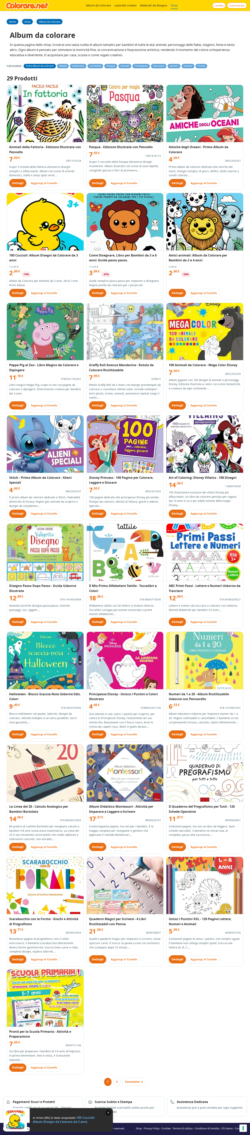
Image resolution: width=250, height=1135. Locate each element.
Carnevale (95, 66)
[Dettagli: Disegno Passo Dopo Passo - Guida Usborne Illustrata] (45, 552)
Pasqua (110, 66)
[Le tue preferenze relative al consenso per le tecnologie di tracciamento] (243, 1128)
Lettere (188, 66)
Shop (174, 5)
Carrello (218, 5)
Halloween (78, 66)
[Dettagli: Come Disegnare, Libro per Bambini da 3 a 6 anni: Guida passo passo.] (125, 222)
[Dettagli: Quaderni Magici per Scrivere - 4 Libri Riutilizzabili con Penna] (125, 885)
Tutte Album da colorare (40, 66)
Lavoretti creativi (125, 5)
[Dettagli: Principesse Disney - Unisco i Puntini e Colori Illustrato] (125, 660)
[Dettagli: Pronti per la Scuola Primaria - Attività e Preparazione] (45, 998)
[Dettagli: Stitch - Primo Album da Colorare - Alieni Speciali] (45, 444)
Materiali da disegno (153, 5)
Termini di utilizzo (183, 1128)
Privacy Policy (152, 1128)
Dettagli (17, 183)
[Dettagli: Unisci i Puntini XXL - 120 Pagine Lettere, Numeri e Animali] (204, 885)
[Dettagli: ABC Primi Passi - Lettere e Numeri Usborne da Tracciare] (204, 552)
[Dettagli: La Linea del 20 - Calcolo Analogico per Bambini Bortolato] (45, 773)
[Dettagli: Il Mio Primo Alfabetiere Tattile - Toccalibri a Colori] (125, 552)
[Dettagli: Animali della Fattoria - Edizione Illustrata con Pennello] (45, 113)
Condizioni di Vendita (207, 1128)
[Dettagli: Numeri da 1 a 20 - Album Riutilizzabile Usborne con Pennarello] (204, 660)
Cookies (166, 1128)
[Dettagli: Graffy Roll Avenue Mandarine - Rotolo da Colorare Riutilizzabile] (125, 332)
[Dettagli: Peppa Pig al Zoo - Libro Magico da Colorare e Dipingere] (45, 331)
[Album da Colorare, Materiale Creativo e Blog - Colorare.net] (27, 5)
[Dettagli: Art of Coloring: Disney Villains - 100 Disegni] (204, 444)
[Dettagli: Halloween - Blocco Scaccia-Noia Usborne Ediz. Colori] (45, 660)
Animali (125, 66)
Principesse (141, 66)
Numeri (174, 66)
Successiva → (134, 1081)
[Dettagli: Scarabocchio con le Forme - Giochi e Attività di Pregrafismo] (45, 885)
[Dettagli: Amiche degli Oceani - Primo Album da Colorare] (204, 113)
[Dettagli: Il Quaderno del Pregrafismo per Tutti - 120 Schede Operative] (204, 773)
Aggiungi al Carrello (44, 183)
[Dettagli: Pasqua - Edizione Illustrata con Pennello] (125, 113)
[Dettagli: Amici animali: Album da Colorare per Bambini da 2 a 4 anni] (204, 221)
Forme (201, 66)
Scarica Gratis (237, 5)
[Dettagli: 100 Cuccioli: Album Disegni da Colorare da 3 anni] (45, 221)
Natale (63, 66)
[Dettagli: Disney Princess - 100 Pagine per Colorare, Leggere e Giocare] (125, 444)
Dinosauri (158, 66)
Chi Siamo (227, 1128)
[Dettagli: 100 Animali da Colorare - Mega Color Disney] (204, 331)
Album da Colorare (98, 5)
